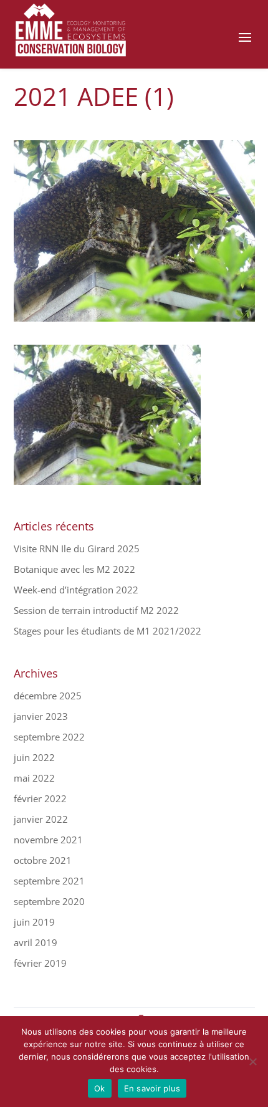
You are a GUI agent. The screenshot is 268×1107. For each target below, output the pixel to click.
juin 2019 (34, 922)
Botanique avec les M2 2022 (74, 569)
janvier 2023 (41, 716)
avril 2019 (35, 942)
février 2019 (40, 963)
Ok (99, 1088)
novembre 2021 (48, 839)
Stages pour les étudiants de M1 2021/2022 (107, 631)
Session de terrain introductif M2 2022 (96, 610)
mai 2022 (34, 778)
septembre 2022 (49, 737)
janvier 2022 (41, 819)
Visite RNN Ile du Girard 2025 (77, 548)
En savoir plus (152, 1088)
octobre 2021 (43, 860)
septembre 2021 (49, 881)
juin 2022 (34, 757)
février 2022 (40, 798)
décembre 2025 (48, 695)
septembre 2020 (49, 901)
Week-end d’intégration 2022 (76, 589)
